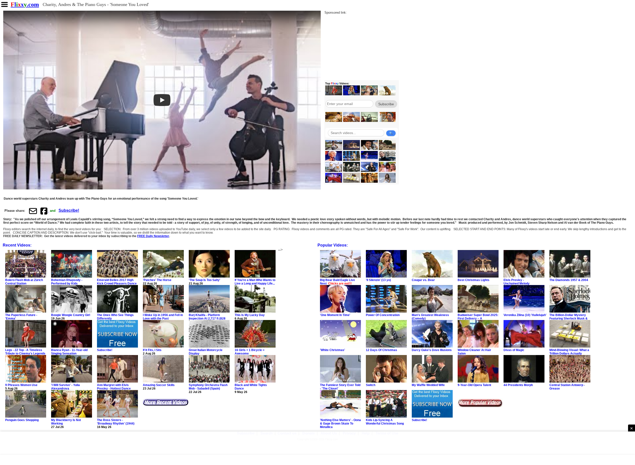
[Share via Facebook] (44, 211)
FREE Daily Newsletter (153, 236)
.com (25, 4)
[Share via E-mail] (33, 211)
